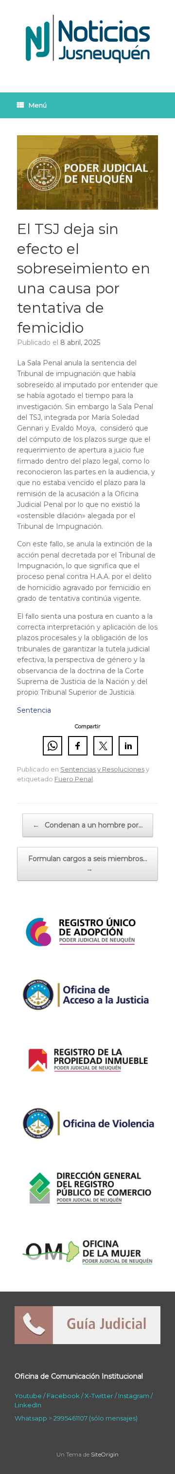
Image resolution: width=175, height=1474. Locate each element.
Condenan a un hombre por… (88, 825)
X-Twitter (99, 1396)
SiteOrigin (105, 1454)
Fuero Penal (73, 779)
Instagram (133, 1396)
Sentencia (34, 710)
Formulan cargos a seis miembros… (87, 863)
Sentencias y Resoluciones (102, 769)
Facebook (63, 1396)
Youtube (28, 1396)
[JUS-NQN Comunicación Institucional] (87, 39)
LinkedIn (28, 1405)
